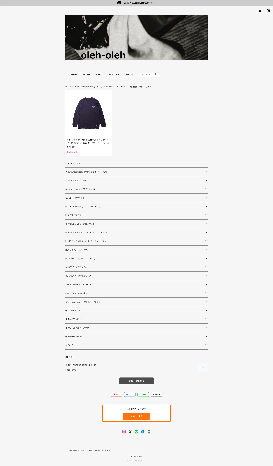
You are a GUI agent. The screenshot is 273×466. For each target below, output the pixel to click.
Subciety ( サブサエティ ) (77, 180)
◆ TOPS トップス (73, 310)
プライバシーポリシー (76, 451)
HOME (74, 74)
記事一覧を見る (136, 380)
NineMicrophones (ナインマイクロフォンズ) (95, 86)
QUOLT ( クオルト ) (74, 198)
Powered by (133, 461)
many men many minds (77, 293)
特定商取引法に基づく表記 (99, 451)
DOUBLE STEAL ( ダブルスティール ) (82, 206)
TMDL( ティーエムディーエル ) (79, 284)
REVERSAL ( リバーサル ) (77, 250)
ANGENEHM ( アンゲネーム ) (79, 267)
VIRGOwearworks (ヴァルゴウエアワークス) (86, 172)
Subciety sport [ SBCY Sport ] (81, 189)
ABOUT (86, 74)
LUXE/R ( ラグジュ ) (74, 215)
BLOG (98, 74)
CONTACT (130, 74)
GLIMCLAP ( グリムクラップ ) (79, 276)
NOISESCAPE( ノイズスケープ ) (80, 258)
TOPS (123, 86)
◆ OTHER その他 (73, 336)
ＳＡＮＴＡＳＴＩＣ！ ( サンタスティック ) (82, 302)
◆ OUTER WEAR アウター (78, 328)
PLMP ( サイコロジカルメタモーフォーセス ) (85, 241)
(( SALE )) (70, 345)
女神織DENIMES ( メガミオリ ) (79, 224)
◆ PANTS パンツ (73, 319)
